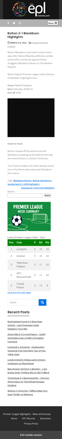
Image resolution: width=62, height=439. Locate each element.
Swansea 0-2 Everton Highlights (37, 187)
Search (11, 191)
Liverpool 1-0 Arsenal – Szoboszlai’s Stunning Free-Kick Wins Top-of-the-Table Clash (27, 350)
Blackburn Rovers (22, 180)
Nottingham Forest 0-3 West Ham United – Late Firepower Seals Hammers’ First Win (25, 325)
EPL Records (28, 418)
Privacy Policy (31, 423)
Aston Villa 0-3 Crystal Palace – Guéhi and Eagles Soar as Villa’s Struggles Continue (26, 338)
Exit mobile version (31, 434)
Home (14, 418)
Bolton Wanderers (42, 180)
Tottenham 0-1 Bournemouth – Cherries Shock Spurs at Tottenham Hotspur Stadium (28, 381)
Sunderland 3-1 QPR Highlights (24, 184)
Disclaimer (45, 418)
